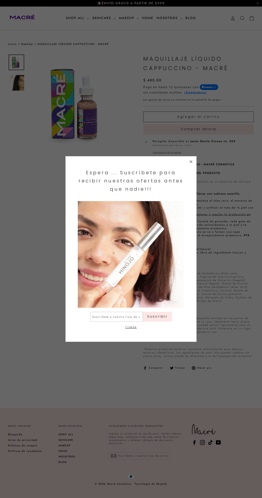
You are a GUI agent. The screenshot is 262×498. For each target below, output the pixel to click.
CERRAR (131, 327)
